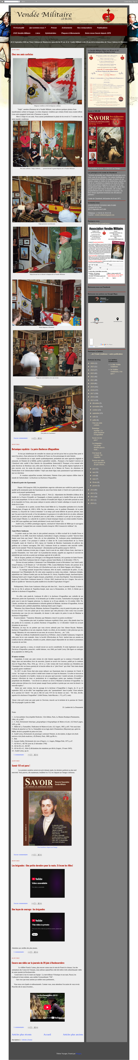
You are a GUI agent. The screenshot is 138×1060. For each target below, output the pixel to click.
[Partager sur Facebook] (39, 438)
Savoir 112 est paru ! (21, 765)
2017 (92, 393)
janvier (95, 486)
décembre (96, 403)
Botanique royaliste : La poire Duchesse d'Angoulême (35, 449)
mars (94, 479)
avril (94, 475)
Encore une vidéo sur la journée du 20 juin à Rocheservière (38, 962)
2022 (92, 377)
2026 (92, 363)
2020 (92, 383)
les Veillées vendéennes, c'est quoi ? (116, 372)
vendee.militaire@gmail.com (104, 215)
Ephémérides (50, 33)
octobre (95, 410)
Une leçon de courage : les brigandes (28, 909)
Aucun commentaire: (21, 438)
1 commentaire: (19, 755)
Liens (38, 33)
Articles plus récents (21, 1034)
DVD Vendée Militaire (21, 33)
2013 (92, 493)
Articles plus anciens (73, 1034)
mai (94, 472)
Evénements (67, 28)
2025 (92, 367)
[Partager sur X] (37, 438)
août (94, 417)
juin (94, 469)
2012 (92, 497)
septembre (96, 413)
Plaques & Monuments (70, 33)
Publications (102, 28)
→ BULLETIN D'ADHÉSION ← (100, 224)
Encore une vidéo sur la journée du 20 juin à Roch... (98, 462)
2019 (92, 387)
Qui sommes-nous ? (37, 28)
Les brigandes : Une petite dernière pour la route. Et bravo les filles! (42, 865)
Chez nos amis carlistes (22, 54)
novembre (96, 406)
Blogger (78, 1053)
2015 (92, 400)
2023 (92, 373)
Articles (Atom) (26, 1040)
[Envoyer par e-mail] (33, 438)
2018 (92, 390)
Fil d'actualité (18, 28)
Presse (54, 28)
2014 (92, 490)
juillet (95, 420)
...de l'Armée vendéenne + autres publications (107, 354)
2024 (92, 370)
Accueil (47, 1034)
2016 (92, 397)
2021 (92, 380)
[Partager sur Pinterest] (41, 438)
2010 (92, 503)
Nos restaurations (84, 28)
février (95, 482)
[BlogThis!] (35, 438)
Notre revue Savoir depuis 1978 (98, 33)
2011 (92, 500)
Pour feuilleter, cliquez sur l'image (47, 847)
